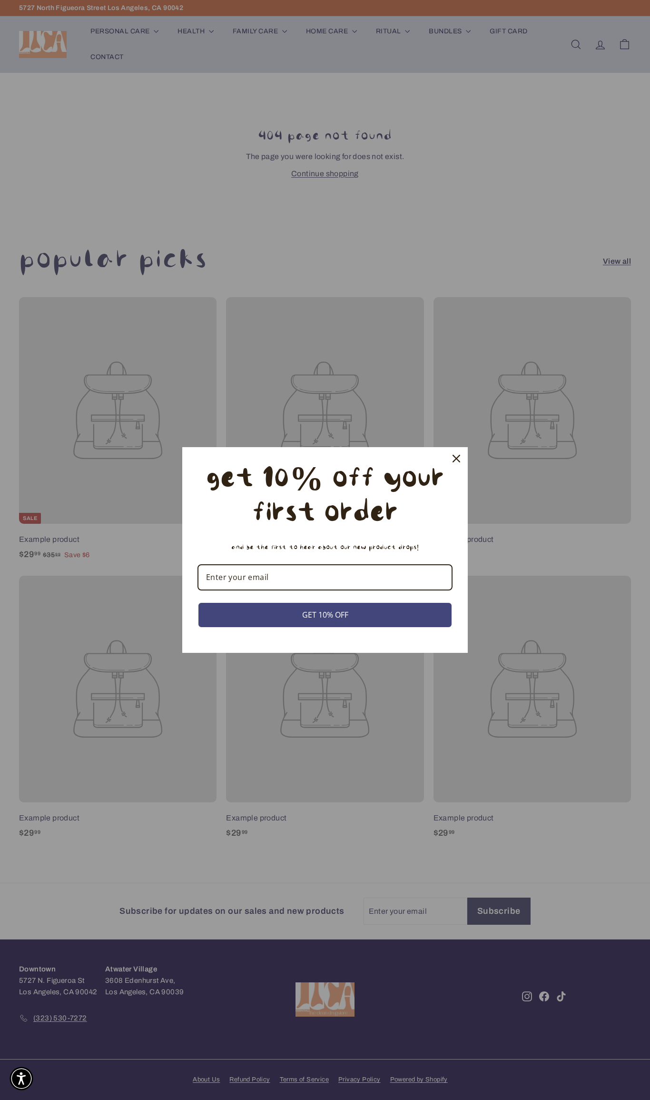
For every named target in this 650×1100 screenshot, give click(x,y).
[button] (21, 1078)
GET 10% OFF (325, 615)
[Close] (456, 458)
